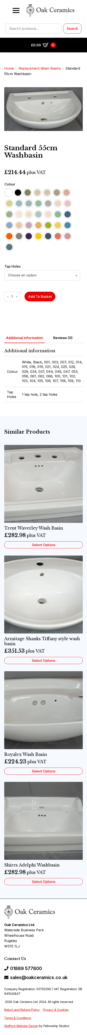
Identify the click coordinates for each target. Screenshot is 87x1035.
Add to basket (40, 296)
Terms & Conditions (17, 1018)
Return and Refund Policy (22, 1010)
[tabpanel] (43, 375)
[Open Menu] (16, 10)
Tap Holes (12, 266)
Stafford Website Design (21, 1026)
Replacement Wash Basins (40, 68)
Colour (9, 184)
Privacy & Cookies (56, 1010)
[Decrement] (7, 296)
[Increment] (16, 296)
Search (72, 28)
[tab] (24, 338)
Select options (43, 545)
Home (9, 68)
